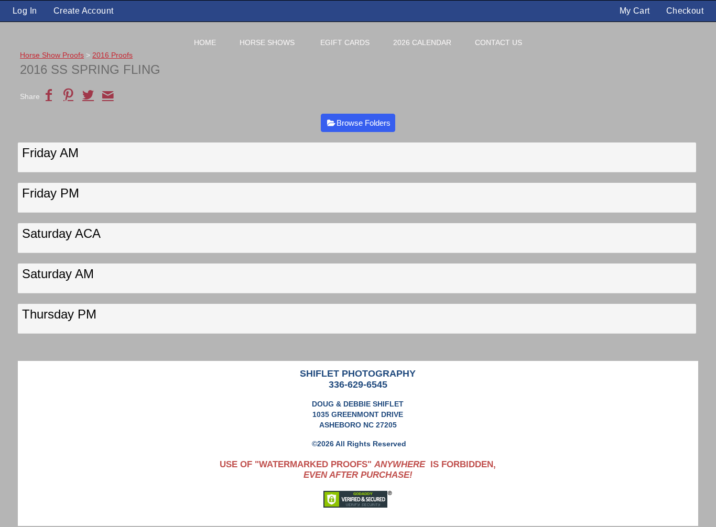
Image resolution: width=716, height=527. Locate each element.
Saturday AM (58, 274)
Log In (25, 10)
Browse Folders (363, 122)
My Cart (636, 10)
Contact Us (498, 42)
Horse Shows (267, 42)
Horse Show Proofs (52, 55)
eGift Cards (345, 42)
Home (205, 42)
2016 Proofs (112, 55)
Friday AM (50, 153)
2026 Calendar (422, 42)
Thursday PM (59, 314)
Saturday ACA (61, 233)
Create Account (83, 10)
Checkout (684, 10)
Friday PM (50, 193)
